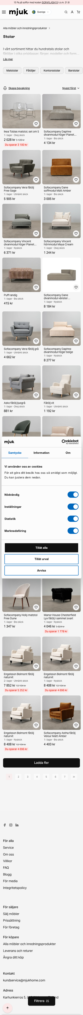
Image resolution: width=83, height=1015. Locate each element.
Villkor (7, 861)
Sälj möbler (11, 914)
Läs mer (8, 59)
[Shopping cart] (78, 12)
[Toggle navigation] (4, 12)
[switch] (73, 507)
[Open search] (66, 12)
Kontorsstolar (52, 70)
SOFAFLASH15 (50, 2)
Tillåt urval (42, 559)
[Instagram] (10, 825)
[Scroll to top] (7, 1008)
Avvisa (41, 570)
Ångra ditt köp (13, 957)
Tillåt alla (41, 547)
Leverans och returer (18, 951)
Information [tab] (41, 452)
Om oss (8, 854)
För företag (11, 927)
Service (8, 847)
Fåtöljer (31, 70)
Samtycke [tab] (15, 452)
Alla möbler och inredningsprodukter (25, 28)
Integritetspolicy (15, 888)
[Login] (72, 12)
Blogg (7, 874)
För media (10, 881)
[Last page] (74, 777)
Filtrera (39, 1001)
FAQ (6, 868)
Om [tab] (68, 452)
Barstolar (74, 70)
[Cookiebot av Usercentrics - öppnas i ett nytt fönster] (62, 441)
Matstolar (12, 70)
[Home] (18, 12)
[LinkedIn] (17, 825)
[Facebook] (4, 825)
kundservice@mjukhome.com (24, 980)
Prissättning (11, 920)
